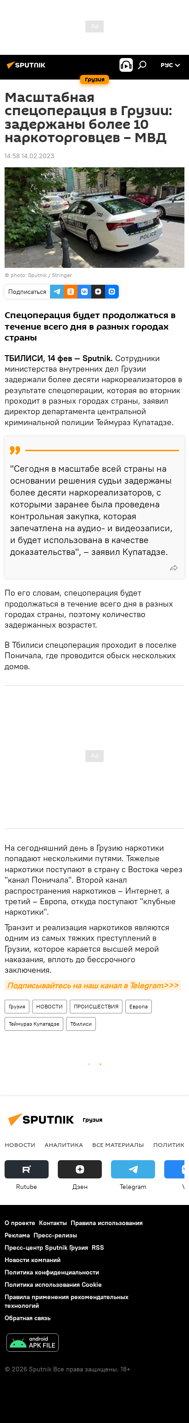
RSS (98, 1247)
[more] (174, 568)
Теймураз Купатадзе (34, 1023)
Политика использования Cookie (53, 1284)
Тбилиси (81, 1023)
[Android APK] (32, 1343)
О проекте (20, 1223)
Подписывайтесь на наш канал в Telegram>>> (92, 985)
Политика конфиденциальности (52, 1272)
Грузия (17, 1006)
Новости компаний (33, 1260)
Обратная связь (27, 1318)
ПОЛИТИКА (171, 1145)
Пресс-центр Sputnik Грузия (46, 1247)
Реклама (17, 1235)
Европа (138, 1006)
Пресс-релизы (55, 1235)
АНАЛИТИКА (63, 1145)
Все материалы (118, 1145)
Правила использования (107, 1223)
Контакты (53, 1223)
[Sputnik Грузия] (27, 68)
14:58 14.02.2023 (29, 156)
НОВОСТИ (49, 1006)
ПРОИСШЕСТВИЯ (96, 1006)
